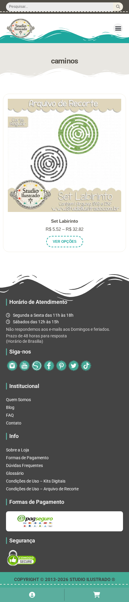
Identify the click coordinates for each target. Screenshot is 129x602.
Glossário (15, 473)
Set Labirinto (64, 221)
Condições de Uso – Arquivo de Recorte (42, 488)
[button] (118, 28)
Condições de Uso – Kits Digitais (35, 481)
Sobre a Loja (17, 450)
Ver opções (64, 241)
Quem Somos (18, 399)
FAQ (10, 415)
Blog (10, 407)
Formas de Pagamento (27, 457)
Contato (13, 423)
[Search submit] (118, 6)
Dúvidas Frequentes (24, 465)
